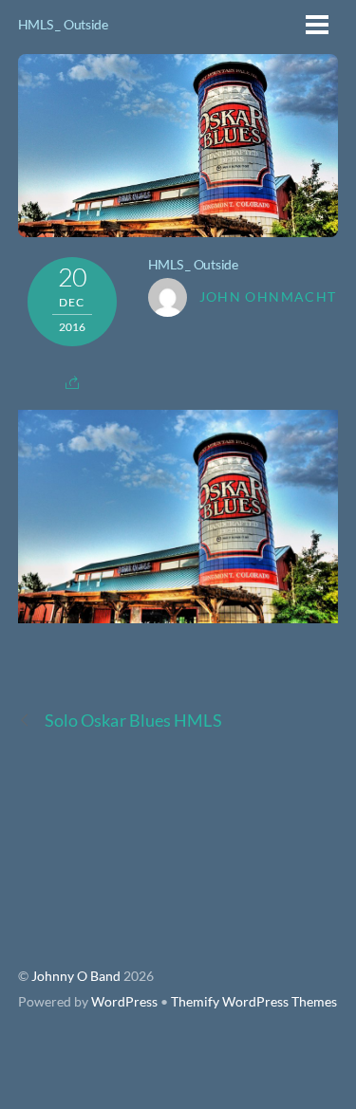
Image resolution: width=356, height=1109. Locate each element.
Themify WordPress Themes (254, 1001)
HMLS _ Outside (63, 24)
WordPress (124, 1001)
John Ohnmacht (268, 297)
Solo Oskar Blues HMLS (133, 720)
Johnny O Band (76, 976)
